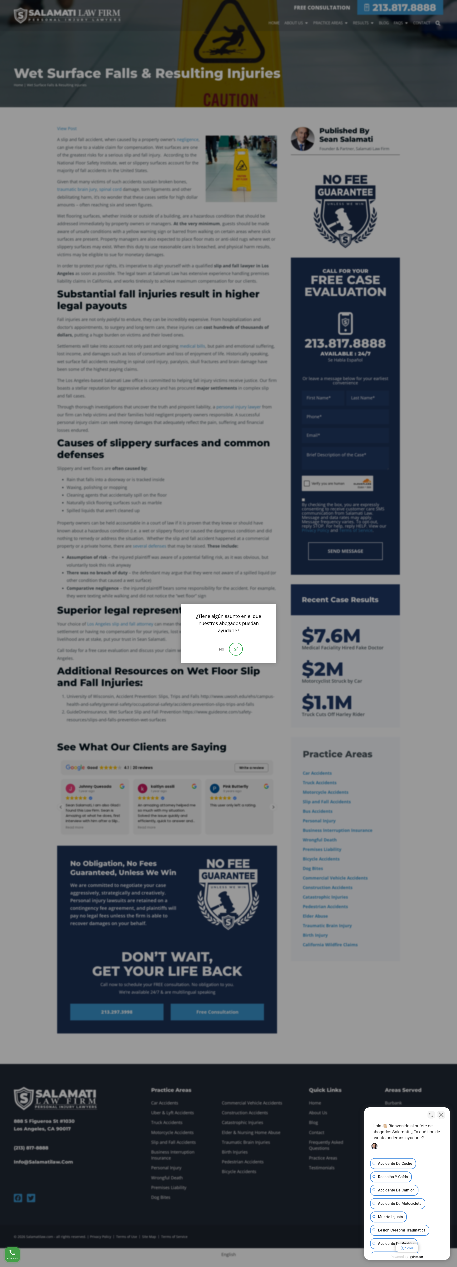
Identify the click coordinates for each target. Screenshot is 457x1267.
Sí (236, 649)
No (221, 649)
